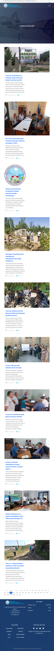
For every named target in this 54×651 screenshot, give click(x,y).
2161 (19, 484)
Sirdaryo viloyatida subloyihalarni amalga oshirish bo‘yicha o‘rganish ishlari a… (14, 465)
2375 (20, 95)
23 (20, 592)
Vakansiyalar (20, 628)
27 (32, 592)
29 (38, 592)
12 (33, 590)
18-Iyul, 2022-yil (11, 431)
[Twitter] (37, 628)
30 (41, 592)
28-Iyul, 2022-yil (11, 158)
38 (20, 594)
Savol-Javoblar (20, 637)
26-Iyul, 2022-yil (11, 276)
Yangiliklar (9, 631)
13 (36, 590)
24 (23, 592)
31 (44, 592)
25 (26, 592)
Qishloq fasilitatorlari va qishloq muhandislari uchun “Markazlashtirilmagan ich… (14, 516)
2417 (19, 158)
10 (27, 590)
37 (17, 594)
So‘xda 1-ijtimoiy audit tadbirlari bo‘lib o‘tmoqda (13, 367)
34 (7, 594)
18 (4, 592)
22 (17, 592)
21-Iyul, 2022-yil (11, 330)
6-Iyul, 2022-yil (10, 583)
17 (48, 590)
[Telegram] (43, 628)
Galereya (20, 631)
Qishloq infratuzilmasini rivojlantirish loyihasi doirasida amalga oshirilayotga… (13, 192)
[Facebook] (34, 628)
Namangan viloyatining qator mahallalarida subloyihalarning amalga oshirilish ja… (14, 257)
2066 (19, 382)
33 (4, 594)
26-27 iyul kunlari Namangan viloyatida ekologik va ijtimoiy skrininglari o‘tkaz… (15, 141)
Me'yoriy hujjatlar (20, 634)
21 (13, 592)
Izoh (9, 637)
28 (35, 592)
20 (10, 592)
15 (42, 590)
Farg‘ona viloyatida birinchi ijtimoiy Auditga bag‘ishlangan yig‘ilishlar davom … (15, 313)
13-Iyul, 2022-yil (11, 533)
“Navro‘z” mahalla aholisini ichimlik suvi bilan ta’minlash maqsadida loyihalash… (14, 566)
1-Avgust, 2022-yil (11, 95)
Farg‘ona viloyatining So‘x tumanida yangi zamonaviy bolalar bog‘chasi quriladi (14, 78)
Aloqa (9, 634)
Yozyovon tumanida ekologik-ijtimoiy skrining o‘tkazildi (15, 416)
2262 (18, 583)
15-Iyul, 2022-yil (11, 484)
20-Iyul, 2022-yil (11, 382)
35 (10, 594)
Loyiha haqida (9, 628)
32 (47, 592)
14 (39, 590)
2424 (19, 330)
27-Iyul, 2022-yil (11, 210)
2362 (19, 276)
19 (7, 592)
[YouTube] (40, 628)
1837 (19, 210)
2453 (19, 533)
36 (13, 594)
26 (29, 592)
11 (30, 590)
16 (45, 590)
